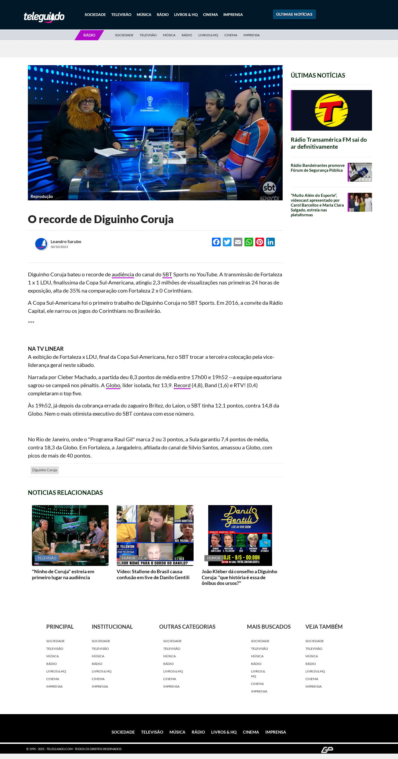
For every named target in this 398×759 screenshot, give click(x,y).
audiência (123, 274)
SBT (167, 274)
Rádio (163, 14)
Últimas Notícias (294, 14)
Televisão (121, 14)
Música (144, 14)
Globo (113, 385)
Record (182, 385)
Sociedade (95, 14)
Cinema (210, 14)
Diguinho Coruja (44, 470)
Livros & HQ (186, 14)
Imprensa (233, 14)
